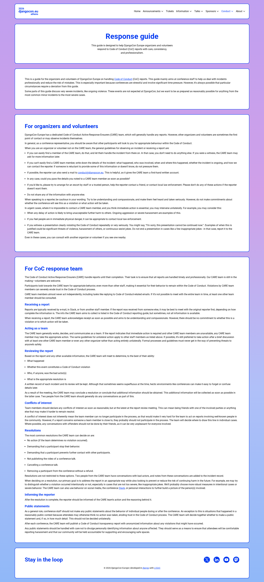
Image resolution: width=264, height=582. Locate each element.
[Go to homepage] (76, 11)
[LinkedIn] (217, 560)
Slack (122, 488)
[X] (207, 560)
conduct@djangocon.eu (90, 172)
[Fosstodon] (236, 560)
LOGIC (157, 568)
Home (137, 11)
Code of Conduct (123, 79)
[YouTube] (226, 560)
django (146, 568)
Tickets (170, 11)
